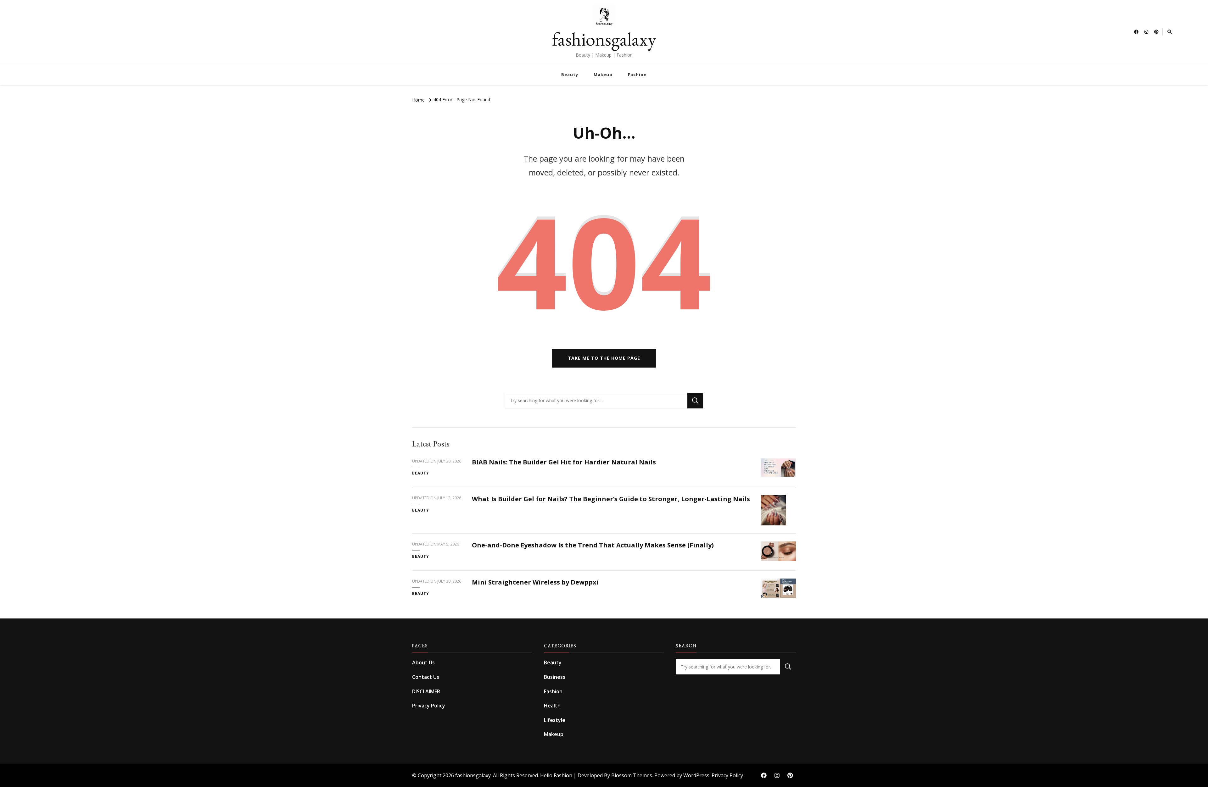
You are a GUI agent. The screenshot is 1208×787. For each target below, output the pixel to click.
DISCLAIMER (426, 691)
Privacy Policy (428, 705)
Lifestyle (554, 720)
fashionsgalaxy (604, 39)
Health (552, 705)
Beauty (569, 74)
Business (554, 676)
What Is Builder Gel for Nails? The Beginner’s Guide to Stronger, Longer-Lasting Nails (611, 499)
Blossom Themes (631, 775)
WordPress (696, 775)
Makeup (603, 74)
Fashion (637, 74)
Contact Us (425, 676)
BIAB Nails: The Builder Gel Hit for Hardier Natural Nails (564, 462)
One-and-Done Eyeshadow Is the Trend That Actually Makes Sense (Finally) (593, 545)
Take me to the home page (604, 358)
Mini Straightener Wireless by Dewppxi (535, 582)
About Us (423, 662)
